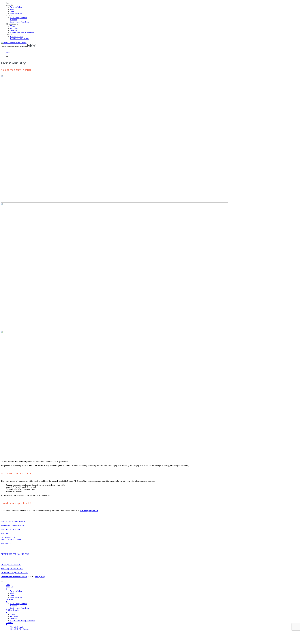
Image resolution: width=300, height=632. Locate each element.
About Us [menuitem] (9, 588)
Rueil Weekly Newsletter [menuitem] (19, 608)
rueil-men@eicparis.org (89, 511)
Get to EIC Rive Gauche (19, 39)
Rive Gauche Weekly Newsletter (22, 32)
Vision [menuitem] (12, 614)
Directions (9, 34)
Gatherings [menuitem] (14, 616)
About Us (9, 5)
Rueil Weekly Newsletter (19, 22)
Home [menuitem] (8, 585)
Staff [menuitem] (12, 595)
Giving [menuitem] (12, 593)
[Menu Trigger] (2, 581)
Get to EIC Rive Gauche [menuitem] (19, 629)
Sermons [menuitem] (13, 606)
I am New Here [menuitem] (16, 597)
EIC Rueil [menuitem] (9, 600)
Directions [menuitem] (9, 624)
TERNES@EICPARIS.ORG (12, 569)
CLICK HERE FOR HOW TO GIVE (15, 554)
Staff (12, 11)
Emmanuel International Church (14, 577)
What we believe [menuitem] (16, 591)
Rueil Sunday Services (18, 18)
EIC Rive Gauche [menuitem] (12, 611)
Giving (12, 9)
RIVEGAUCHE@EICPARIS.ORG (14, 573)
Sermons (13, 20)
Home (8, 3)
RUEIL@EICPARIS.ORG (11, 565)
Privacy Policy (40, 577)
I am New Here (16, 13)
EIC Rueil (9, 15)
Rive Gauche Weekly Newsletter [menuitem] (22, 621)
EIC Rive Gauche (12, 24)
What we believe (16, 7)
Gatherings (14, 28)
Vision (12, 26)
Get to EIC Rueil (16, 37)
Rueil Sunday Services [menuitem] (18, 604)
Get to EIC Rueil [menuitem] (16, 627)
